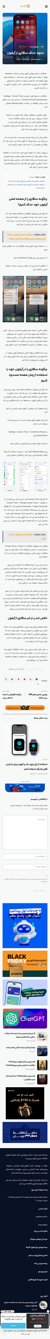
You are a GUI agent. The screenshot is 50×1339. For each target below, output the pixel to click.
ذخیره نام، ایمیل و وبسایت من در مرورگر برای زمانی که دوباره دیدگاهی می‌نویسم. (25, 880)
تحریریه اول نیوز (36, 59)
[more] (38, 684)
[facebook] (36, 679)
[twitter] (30, 679)
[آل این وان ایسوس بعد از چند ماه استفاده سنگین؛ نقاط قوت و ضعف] (42, 1037)
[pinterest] (24, 679)
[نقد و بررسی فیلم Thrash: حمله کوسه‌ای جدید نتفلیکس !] (42, 1079)
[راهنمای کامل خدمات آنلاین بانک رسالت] (42, 1051)
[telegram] (18, 679)
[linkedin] (12, 679)
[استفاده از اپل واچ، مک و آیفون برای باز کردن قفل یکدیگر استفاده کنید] (25, 740)
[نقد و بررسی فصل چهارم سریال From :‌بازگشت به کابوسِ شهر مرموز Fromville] (42, 1065)
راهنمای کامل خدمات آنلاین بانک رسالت (20, 1047)
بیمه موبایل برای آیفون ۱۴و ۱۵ (36, 1247)
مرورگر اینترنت (33, 47)
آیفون (20, 47)
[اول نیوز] (25, 6)
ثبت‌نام (13, 1325)
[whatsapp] (6, 679)
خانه (42, 47)
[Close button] (48, 1311)
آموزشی (44, 759)
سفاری (25, 47)
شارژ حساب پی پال (40, 1231)
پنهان (31, 177)
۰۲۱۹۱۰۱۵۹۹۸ (42, 1225)
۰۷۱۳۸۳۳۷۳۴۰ (41, 1217)
